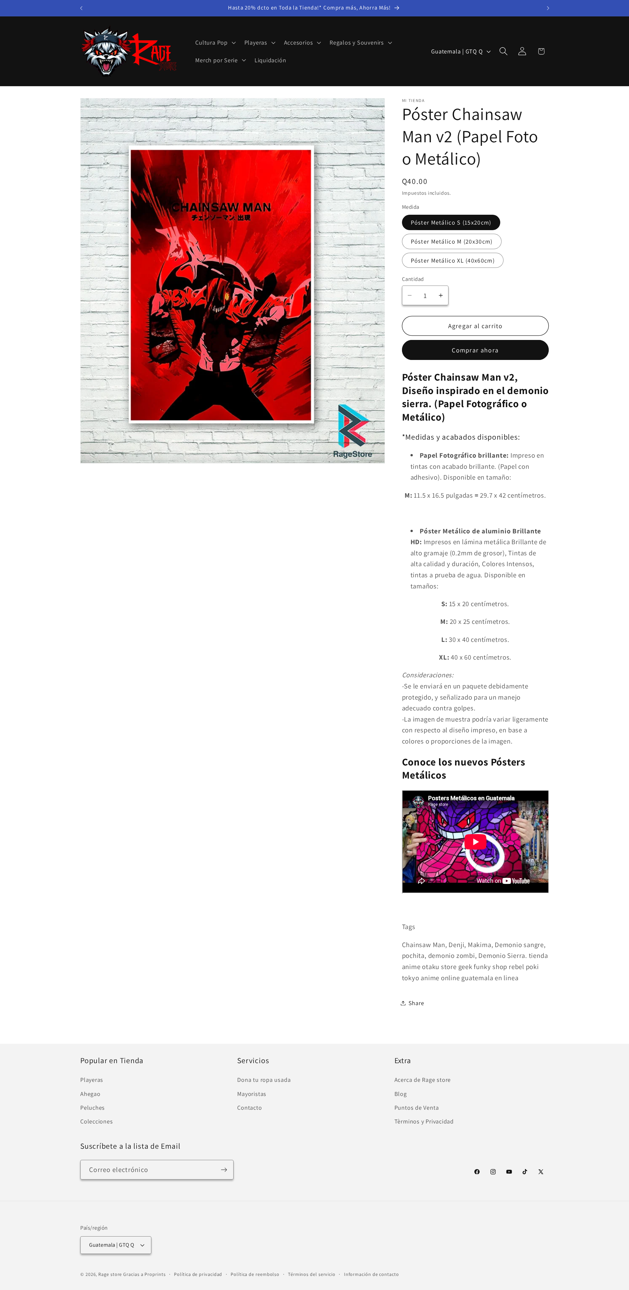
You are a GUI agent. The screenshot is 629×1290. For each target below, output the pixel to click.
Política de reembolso (255, 1274)
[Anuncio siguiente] (548, 8)
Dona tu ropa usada (264, 1079)
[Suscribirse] (224, 1170)
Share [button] (416, 1003)
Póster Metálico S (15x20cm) (451, 222)
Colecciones (96, 1121)
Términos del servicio (311, 1274)
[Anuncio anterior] (81, 8)
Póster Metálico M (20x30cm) (452, 241)
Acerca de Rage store (422, 1079)
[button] (214, 42)
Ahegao (90, 1094)
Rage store (110, 1274)
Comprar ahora (475, 350)
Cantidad (413, 278)
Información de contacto (371, 1274)
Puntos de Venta (416, 1107)
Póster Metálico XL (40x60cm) (453, 260)
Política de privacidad (198, 1274)
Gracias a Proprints (144, 1274)
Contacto (249, 1107)
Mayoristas (251, 1094)
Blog (400, 1094)
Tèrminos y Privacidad (424, 1121)
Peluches (92, 1107)
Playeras (91, 1079)
